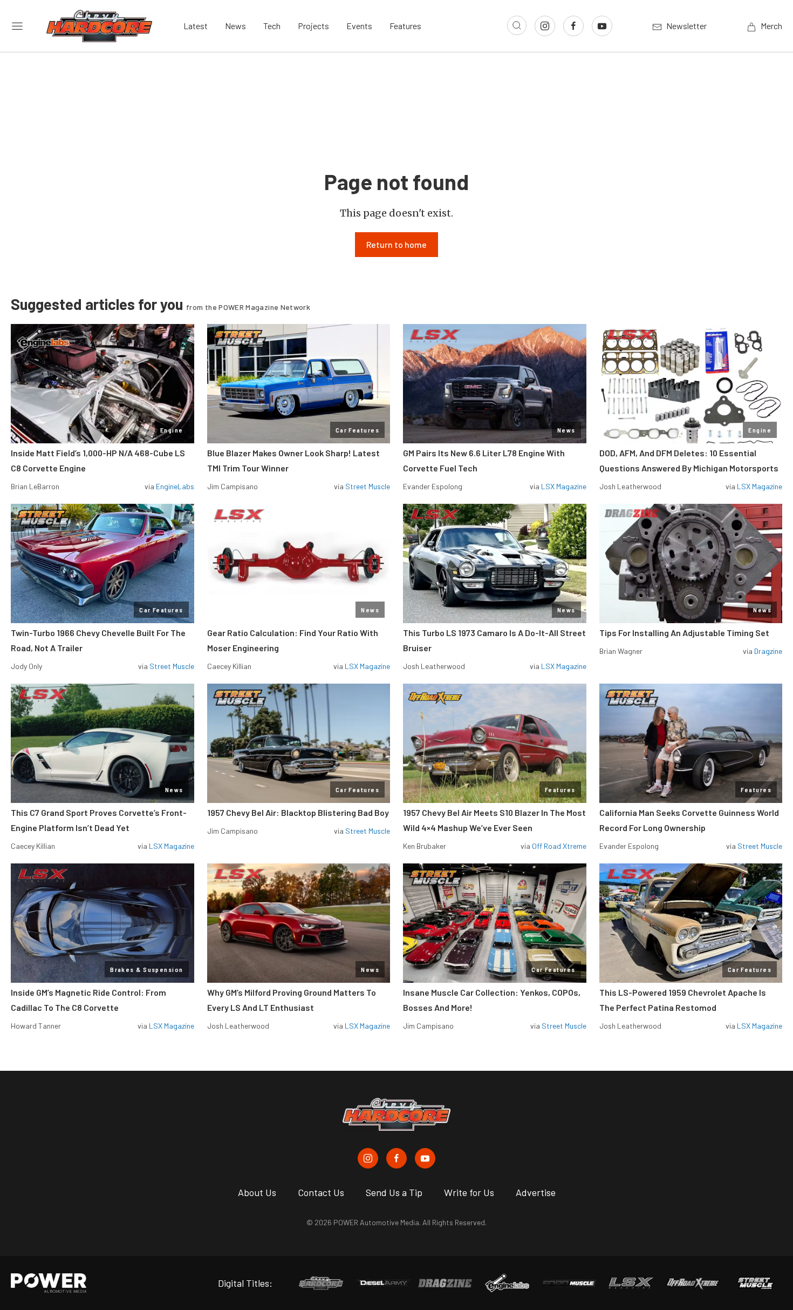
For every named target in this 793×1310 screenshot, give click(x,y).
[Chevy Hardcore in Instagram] (368, 1158)
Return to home (396, 244)
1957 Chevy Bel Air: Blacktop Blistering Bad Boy (298, 812)
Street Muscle (367, 486)
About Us (257, 1192)
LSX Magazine (563, 486)
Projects (313, 26)
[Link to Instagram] (545, 26)
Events (359, 26)
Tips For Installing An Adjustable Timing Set (684, 632)
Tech (272, 26)
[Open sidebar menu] (17, 26)
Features (405, 26)
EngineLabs (175, 486)
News (235, 26)
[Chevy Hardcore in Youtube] (425, 1158)
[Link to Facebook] (573, 26)
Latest (195, 26)
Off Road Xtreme (559, 845)
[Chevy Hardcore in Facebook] (396, 1158)
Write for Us (469, 1192)
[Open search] (517, 25)
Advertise (536, 1192)
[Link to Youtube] (602, 26)
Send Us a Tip (394, 1192)
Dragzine (768, 651)
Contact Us (321, 1192)
